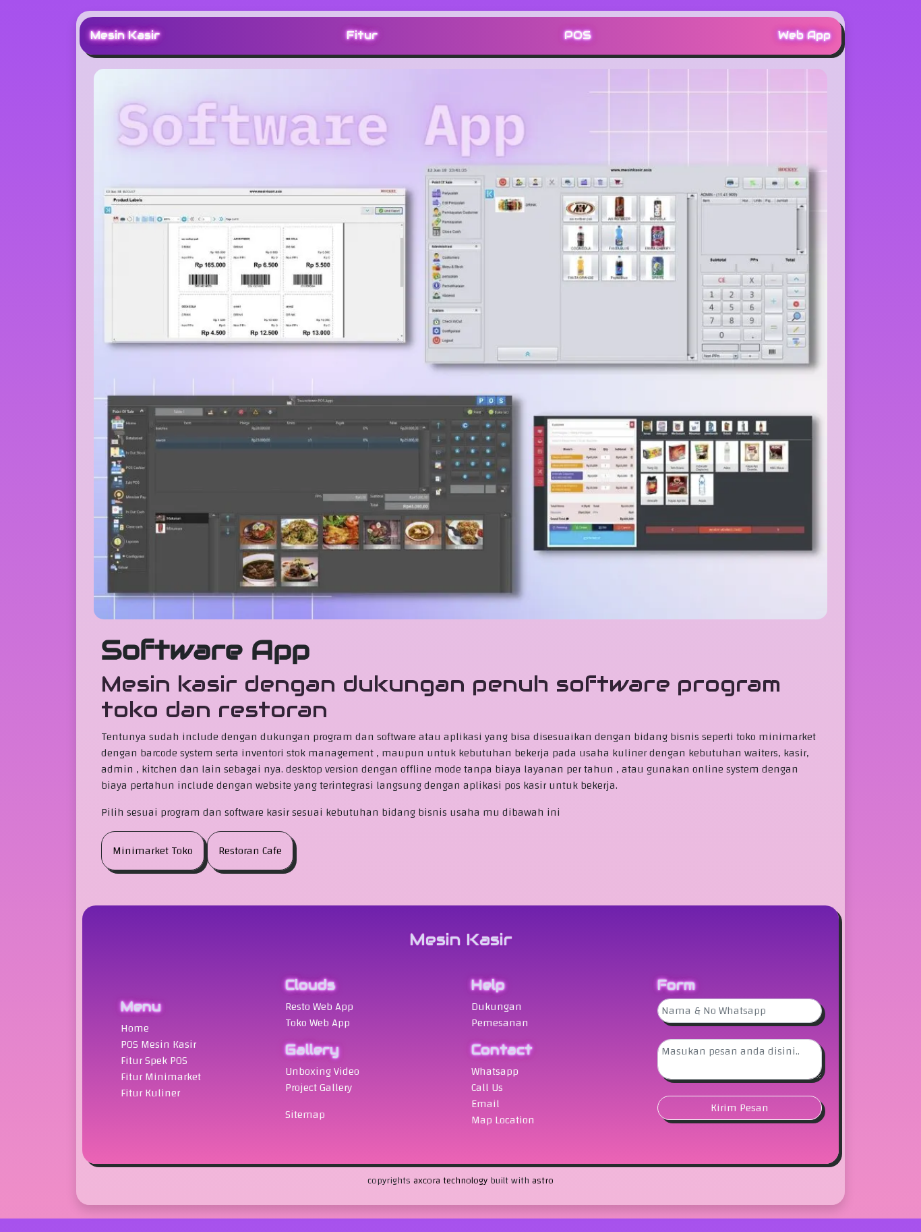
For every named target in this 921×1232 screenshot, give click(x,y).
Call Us (487, 1087)
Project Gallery (318, 1087)
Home (135, 1028)
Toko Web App (317, 1023)
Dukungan (496, 1007)
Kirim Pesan (740, 1108)
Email (485, 1104)
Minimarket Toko (153, 851)
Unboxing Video (322, 1071)
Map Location (503, 1120)
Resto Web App (319, 1007)
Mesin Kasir (125, 35)
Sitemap (305, 1114)
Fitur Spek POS (154, 1061)
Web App (804, 35)
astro (543, 1180)
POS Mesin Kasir (158, 1044)
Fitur (362, 35)
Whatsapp (494, 1071)
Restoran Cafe (250, 851)
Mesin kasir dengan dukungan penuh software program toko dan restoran (441, 696)
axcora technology (450, 1180)
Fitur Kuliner (150, 1093)
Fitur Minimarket (161, 1077)
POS (577, 35)
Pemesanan (500, 1023)
